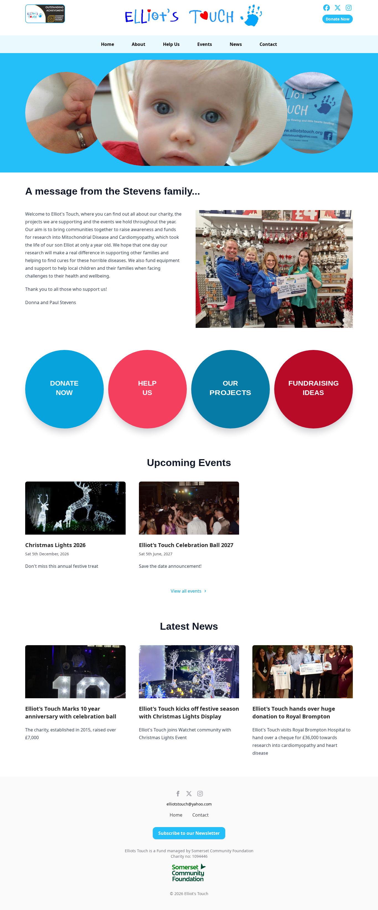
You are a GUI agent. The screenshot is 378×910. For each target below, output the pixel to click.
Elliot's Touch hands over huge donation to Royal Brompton (293, 712)
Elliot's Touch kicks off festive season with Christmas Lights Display (189, 712)
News (236, 44)
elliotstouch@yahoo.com (189, 804)
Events (204, 44)
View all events (186, 591)
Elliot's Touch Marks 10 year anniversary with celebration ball (70, 712)
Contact (268, 44)
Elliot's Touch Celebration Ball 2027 (186, 545)
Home (107, 44)
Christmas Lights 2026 (55, 545)
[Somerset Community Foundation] (189, 872)
